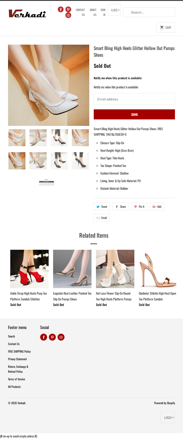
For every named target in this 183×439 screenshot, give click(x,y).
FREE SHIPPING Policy (19, 351)
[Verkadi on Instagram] (68, 15)
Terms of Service (16, 379)
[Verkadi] (27, 12)
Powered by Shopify (164, 403)
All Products (14, 386)
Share (123, 206)
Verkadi (22, 403)
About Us (93, 12)
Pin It (141, 206)
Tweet (104, 206)
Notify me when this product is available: (118, 78)
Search (11, 336)
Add (159, 206)
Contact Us (80, 12)
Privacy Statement (17, 359)
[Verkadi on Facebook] (61, 9)
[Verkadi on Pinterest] (68, 9)
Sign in (103, 12)
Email (104, 217)
